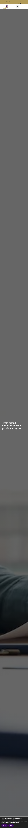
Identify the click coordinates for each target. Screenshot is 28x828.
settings (17, 822)
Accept (4, 825)
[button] (17, 6)
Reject (11, 825)
